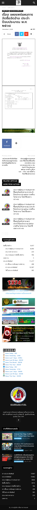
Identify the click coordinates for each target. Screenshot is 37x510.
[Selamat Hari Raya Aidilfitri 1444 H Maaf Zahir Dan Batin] (7, 436)
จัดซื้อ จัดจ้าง (11, 8)
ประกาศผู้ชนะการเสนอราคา (14, 249)
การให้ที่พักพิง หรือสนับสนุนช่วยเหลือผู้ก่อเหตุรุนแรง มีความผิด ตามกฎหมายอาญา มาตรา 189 (24, 457)
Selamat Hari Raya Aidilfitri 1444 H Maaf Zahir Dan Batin (24, 435)
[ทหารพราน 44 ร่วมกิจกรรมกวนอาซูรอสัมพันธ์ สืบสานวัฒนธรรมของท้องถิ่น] (7, 446)
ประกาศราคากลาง (11, 252)
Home (4, 8)
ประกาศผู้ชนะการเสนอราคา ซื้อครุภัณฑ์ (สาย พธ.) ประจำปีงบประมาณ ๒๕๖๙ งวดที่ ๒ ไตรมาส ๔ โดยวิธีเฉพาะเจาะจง (24, 223)
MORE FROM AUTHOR (11, 184)
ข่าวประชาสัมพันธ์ (11, 267)
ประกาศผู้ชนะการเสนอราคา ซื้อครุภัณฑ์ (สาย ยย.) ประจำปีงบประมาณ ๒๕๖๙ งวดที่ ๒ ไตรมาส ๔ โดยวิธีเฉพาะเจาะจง (24, 209)
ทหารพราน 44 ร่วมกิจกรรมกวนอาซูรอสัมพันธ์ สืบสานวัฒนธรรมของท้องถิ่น (24, 446)
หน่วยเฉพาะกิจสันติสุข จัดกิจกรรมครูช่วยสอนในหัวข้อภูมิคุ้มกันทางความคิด (9, 162)
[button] (34, 3)
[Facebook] (18, 420)
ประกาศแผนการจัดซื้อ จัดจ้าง (16, 11)
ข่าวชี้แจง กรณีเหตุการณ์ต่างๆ (14, 264)
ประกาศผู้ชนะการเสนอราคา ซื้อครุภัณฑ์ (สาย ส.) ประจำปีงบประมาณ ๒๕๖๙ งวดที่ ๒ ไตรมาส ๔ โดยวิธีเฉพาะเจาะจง (24, 194)
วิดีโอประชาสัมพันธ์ (11, 270)
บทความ (6, 258)
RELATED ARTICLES (10, 181)
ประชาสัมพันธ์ (7, 261)
